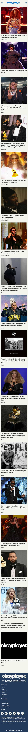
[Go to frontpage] (14, 3)
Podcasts (4, 694)
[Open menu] (2, 3)
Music (3, 689)
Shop (3, 696)
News (3, 688)
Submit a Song (5, 705)
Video (3, 692)
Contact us (5, 702)
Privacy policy (5, 703)
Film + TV (4, 691)
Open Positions (6, 707)
